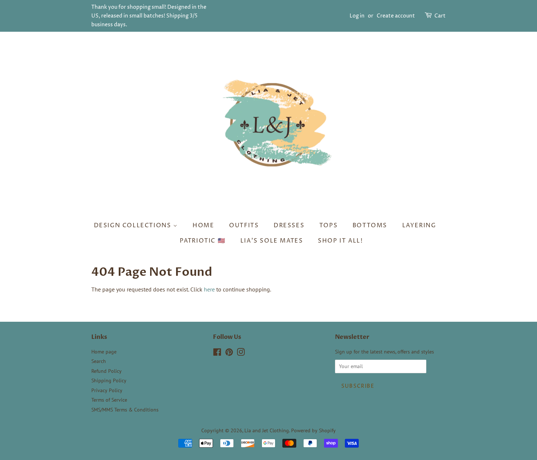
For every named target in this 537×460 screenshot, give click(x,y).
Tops (328, 225)
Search (98, 361)
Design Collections (133, 225)
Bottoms (370, 225)
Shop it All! (340, 241)
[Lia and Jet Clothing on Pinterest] (229, 353)
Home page (104, 351)
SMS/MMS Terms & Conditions (125, 409)
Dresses (289, 225)
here (209, 289)
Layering (419, 225)
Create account (396, 15)
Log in (357, 15)
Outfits (244, 225)
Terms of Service (109, 400)
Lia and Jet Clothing (266, 430)
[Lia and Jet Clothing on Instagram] (241, 353)
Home (203, 225)
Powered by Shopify (313, 430)
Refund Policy (106, 371)
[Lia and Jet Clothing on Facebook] (217, 353)
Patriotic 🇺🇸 (203, 241)
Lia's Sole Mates (271, 241)
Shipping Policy (108, 380)
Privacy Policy (106, 390)
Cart (440, 15)
